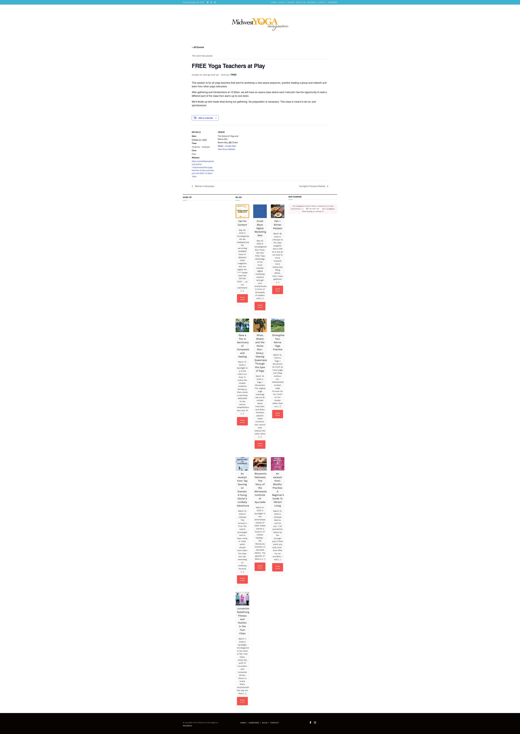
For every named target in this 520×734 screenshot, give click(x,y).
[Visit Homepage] (260, 22)
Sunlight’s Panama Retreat (312, 186)
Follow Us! (313, 209)
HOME (273, 2)
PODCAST (291, 2)
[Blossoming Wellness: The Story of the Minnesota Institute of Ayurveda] (260, 464)
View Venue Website (226, 149)
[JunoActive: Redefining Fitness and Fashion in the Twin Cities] (242, 598)
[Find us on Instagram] (215, 2)
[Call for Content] (242, 211)
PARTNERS (311, 2)
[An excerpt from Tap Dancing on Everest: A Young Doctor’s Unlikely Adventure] (242, 464)
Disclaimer (187, 726)
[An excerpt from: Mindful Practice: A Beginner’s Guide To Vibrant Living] (277, 464)
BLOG (281, 2)
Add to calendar (205, 118)
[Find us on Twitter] (211, 2)
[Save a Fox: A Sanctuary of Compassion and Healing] (242, 325)
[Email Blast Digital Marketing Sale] (260, 211)
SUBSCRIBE (332, 2)
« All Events (198, 47)
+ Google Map (230, 146)
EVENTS (322, 2)
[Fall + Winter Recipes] (277, 211)
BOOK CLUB (301, 2)
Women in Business (204, 186)
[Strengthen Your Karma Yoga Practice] (277, 325)
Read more (242, 298)
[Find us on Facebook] (207, 2)
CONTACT (274, 723)
